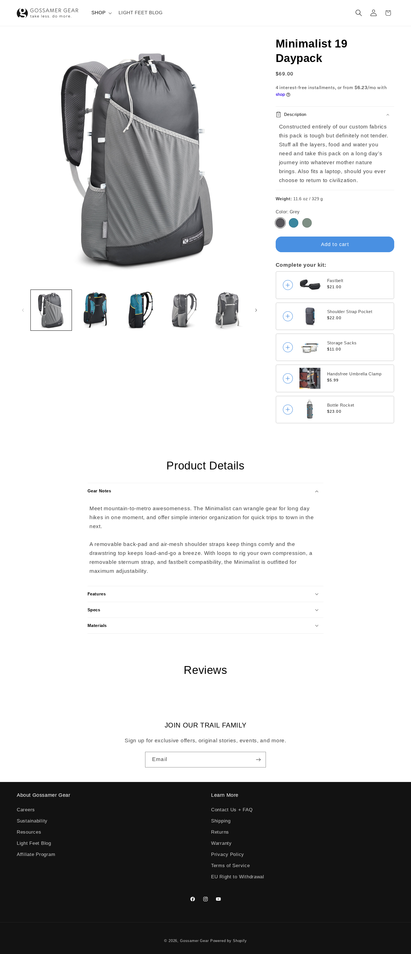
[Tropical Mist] (293, 223)
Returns (220, 832)
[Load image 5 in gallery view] (183, 310)
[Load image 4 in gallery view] (139, 310)
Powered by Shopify (228, 941)
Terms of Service (230, 865)
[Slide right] (256, 310)
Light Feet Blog (34, 843)
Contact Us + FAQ (232, 809)
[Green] (307, 223)
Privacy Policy (227, 854)
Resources (29, 832)
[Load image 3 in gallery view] (95, 310)
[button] (101, 13)
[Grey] (280, 223)
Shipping (221, 821)
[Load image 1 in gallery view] (51, 310)
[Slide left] (23, 310)
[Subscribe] (258, 759)
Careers (26, 809)
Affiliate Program (36, 854)
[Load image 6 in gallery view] (227, 310)
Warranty (221, 843)
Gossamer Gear (194, 941)
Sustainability (32, 821)
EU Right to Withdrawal (237, 876)
